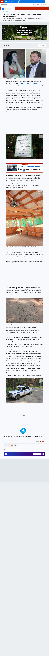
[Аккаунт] (47, 1)
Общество (20, 164)
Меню (2, 1)
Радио (33, 4)
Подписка (45, 4)
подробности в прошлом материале (28, 83)
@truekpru (11, 438)
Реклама (38, 4)
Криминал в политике (16, 449)
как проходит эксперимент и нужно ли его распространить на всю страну (29, 169)
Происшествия (5, 11)
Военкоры (39, 8)
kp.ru (11, 45)
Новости (26, 8)
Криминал (8, 449)
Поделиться (42, 45)
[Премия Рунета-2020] (18, 1)
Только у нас (32, 8)
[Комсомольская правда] (11, 1)
